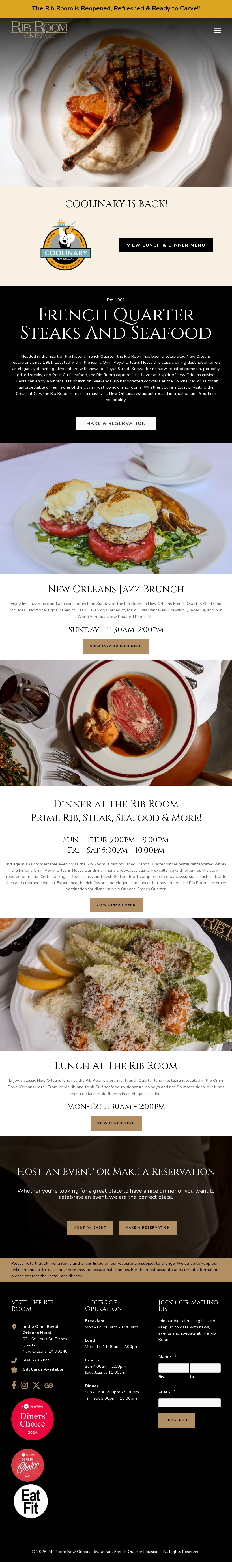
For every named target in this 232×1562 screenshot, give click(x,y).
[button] (116, 646)
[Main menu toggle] (217, 30)
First (161, 1376)
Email (166, 1391)
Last (193, 1376)
